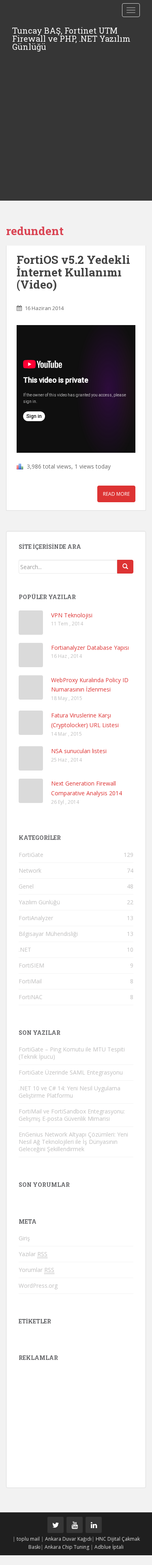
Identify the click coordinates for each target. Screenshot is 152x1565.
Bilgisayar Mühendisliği (48, 934)
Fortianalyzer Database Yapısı (90, 647)
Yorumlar (36, 1270)
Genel (26, 886)
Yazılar (33, 1254)
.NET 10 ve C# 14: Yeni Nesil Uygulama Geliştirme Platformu (69, 1091)
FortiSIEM (31, 965)
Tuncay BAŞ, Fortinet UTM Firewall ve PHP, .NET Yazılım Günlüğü (71, 33)
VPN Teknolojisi (71, 615)
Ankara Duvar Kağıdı (68, 1538)
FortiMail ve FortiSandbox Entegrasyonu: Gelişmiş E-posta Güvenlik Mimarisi (72, 1114)
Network (30, 870)
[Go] (125, 567)
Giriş (24, 1238)
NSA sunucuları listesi (79, 751)
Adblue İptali (109, 1547)
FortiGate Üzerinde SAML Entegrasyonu (71, 1072)
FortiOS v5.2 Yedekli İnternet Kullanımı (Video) (73, 272)
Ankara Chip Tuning (67, 1547)
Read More (116, 493)
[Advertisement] (76, 121)
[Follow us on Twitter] (55, 1525)
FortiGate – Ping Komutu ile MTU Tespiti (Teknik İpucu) (72, 1052)
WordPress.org (38, 1285)
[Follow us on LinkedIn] (94, 1525)
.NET (25, 949)
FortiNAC (31, 997)
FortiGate (31, 855)
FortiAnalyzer (36, 918)
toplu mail (28, 1538)
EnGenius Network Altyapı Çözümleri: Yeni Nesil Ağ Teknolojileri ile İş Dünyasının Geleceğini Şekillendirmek (73, 1141)
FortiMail (30, 981)
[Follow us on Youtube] (74, 1525)
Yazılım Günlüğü (39, 902)
